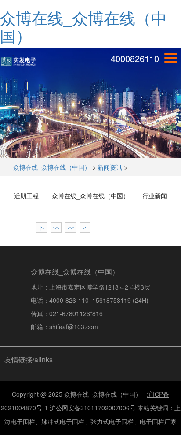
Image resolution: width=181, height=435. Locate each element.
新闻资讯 (110, 167)
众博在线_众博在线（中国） (83, 26)
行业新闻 (154, 195)
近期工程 (26, 195)
